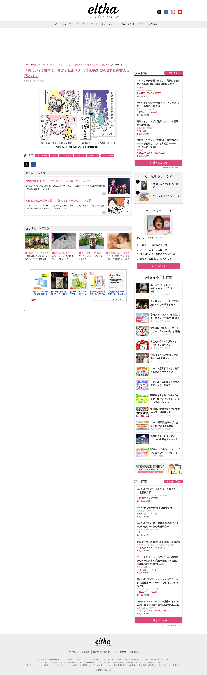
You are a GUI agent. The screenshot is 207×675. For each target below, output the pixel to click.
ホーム (27, 64)
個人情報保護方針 (101, 652)
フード (94, 24)
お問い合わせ (119, 652)
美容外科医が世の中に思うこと (156, 258)
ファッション (108, 24)
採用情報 (133, 652)
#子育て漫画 (66, 155)
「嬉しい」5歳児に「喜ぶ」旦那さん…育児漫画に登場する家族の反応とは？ (74, 64)
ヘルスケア (65, 24)
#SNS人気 (93, 155)
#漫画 (53, 155)
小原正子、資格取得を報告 (153, 245)
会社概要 (85, 652)
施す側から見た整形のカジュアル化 (158, 254)
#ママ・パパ (107, 155)
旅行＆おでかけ (126, 24)
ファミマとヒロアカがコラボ (154, 249)
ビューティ (81, 24)
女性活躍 (152, 24)
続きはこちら (160, 162)
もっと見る (160, 266)
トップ (53, 24)
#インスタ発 (41, 155)
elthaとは (73, 652)
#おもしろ (80, 155)
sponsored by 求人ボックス (172, 168)
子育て (141, 24)
